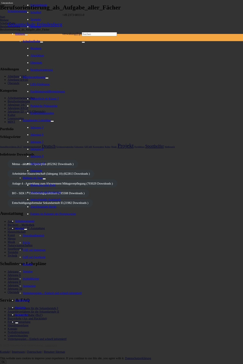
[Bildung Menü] (26, 34)
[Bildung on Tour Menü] (44, 178)
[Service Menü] (25, 229)
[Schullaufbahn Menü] (41, 42)
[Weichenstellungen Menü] (46, 78)
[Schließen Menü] (16, 322)
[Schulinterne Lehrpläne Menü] (52, 121)
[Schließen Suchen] (83, 42)
